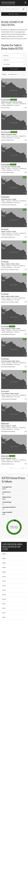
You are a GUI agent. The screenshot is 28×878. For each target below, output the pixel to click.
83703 (4, 581)
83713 (3, 608)
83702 (4, 576)
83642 (4, 563)
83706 (4, 594)
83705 (4, 590)
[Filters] (23, 9)
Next (23, 468)
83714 (3, 613)
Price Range (6, 64)
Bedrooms (6, 55)
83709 (4, 599)
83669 (4, 572)
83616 (3, 554)
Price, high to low (12, 74)
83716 (3, 617)
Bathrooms (6, 60)
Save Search (14, 69)
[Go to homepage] (9, 3)
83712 (3, 603)
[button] (14, 527)
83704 (4, 585)
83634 (4, 558)
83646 (4, 567)
